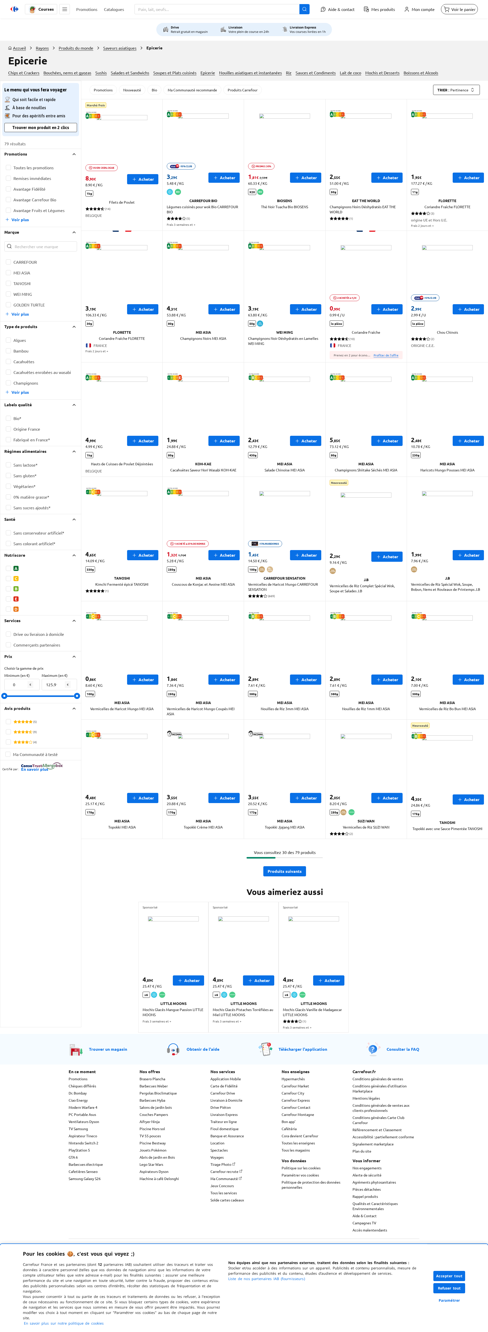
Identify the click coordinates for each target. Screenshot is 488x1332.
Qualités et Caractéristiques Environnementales (375, 1206)
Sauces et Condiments (316, 72)
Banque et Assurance (227, 1135)
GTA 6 (73, 1157)
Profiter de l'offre (386, 355)
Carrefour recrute (224, 1171)
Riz (289, 72)
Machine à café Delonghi (159, 1178)
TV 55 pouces (150, 1135)
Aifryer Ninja (150, 1121)
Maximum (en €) (55, 675)
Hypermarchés (293, 1078)
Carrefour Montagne (298, 1114)
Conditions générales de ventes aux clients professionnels (381, 1108)
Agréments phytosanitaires (374, 1182)
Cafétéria (289, 1128)
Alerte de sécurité (367, 1175)
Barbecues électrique (86, 1164)
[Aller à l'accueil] (14, 9)
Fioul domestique (224, 1128)
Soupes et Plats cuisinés (174, 72)
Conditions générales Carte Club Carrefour (378, 1120)
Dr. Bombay (78, 1093)
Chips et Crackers (23, 72)
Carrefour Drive (222, 1093)
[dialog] (244, 1288)
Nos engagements (367, 1168)
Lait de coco (350, 72)
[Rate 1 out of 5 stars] (15, 722)
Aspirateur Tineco (83, 1135)
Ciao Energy (78, 1100)
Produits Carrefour (242, 90)
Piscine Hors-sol (152, 1128)
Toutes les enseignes (298, 1143)
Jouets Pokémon (153, 1150)
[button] (64, 9)
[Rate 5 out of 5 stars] (31, 722)
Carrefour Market (295, 1086)
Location (217, 1143)
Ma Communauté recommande (192, 90)
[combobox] (222, 9)
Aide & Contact (365, 1215)
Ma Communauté (224, 1178)
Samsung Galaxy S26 (85, 1178)
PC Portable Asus (82, 1114)
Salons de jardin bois (156, 1107)
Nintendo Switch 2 (83, 1143)
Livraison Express (224, 1114)
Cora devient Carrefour (300, 1135)
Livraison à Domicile (226, 1100)
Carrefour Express (296, 1100)
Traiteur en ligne (223, 1121)
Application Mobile (225, 1078)
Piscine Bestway (153, 1143)
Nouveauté (132, 90)
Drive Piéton (220, 1107)
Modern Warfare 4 (83, 1107)
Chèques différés (82, 1086)
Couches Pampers (154, 1114)
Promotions (103, 90)
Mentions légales (366, 1098)
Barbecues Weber (154, 1086)
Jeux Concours (222, 1185)
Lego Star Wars (151, 1164)
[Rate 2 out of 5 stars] (19, 722)
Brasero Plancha (152, 1078)
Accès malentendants (370, 1230)
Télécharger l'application (303, 1049)
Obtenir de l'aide (203, 1049)
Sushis (101, 72)
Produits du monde (76, 47)
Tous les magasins (296, 1150)
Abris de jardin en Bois (157, 1157)
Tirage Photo (221, 1164)
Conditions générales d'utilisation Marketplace (380, 1088)
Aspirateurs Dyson (154, 1171)
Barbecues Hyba (152, 1100)
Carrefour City (293, 1093)
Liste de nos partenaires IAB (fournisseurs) (266, 1278)
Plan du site (362, 1151)
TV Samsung (78, 1128)
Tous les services (223, 1192)
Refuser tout (449, 1288)
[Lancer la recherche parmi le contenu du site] (304, 9)
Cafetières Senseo (83, 1171)
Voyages (217, 1157)
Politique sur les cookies (301, 1168)
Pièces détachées (367, 1189)
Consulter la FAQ (403, 1049)
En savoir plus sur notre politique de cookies (64, 1323)
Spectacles (219, 1150)
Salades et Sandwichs (130, 72)
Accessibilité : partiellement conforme (383, 1136)
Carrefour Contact (296, 1107)
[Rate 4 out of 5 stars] (27, 722)
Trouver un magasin (108, 1049)
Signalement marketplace (373, 1144)
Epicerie (208, 72)
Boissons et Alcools (421, 72)
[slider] (4, 696)
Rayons (42, 47)
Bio (154, 90)
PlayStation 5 (79, 1150)
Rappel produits (365, 1196)
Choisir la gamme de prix (23, 668)
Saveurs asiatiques (119, 47)
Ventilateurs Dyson (84, 1121)
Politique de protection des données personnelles (311, 1184)
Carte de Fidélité (224, 1086)
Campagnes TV (364, 1223)
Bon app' (288, 1121)
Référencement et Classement (377, 1129)
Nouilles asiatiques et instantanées (250, 72)
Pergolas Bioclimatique (158, 1093)
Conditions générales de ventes (378, 1078)
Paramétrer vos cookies (300, 1175)
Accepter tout (449, 1275)
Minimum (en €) (17, 675)
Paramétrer (449, 1300)
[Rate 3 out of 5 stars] (23, 722)
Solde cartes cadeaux (227, 1200)
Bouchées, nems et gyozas (67, 72)
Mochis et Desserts (382, 72)
